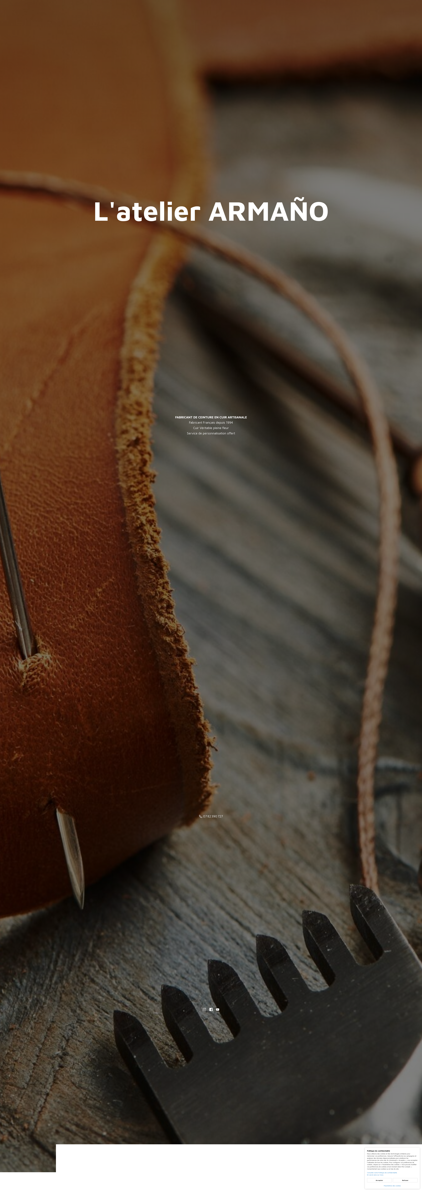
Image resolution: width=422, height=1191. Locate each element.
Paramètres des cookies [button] (392, 1186)
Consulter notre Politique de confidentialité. (382, 1173)
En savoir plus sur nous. (375, 1175)
